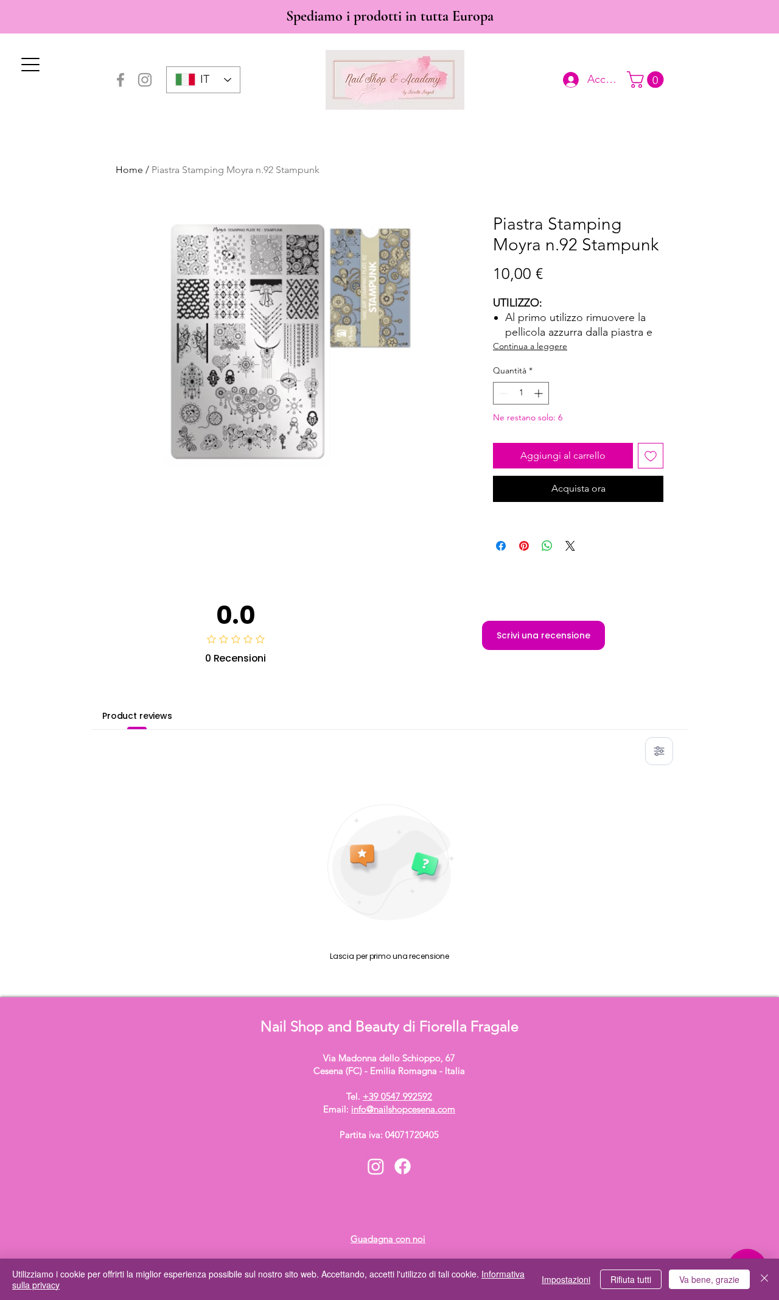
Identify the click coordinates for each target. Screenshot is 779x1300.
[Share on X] (570, 546)
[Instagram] (145, 80)
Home (129, 169)
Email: (389, 1109)
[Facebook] (120, 80)
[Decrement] (502, 393)
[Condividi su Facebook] (501, 546)
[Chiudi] (764, 1279)
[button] (647, 79)
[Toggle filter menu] (659, 751)
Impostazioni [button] (566, 1279)
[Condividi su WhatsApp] (547, 546)
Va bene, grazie (709, 1279)
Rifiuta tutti (630, 1279)
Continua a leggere (530, 346)
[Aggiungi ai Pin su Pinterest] (524, 546)
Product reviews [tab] (137, 716)
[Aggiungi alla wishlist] (650, 455)
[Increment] (539, 393)
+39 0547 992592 (397, 1096)
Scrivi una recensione (543, 635)
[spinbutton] (521, 393)
